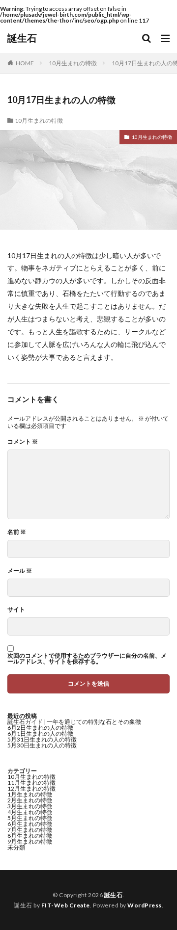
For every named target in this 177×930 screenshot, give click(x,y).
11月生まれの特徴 (31, 782)
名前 (16, 532)
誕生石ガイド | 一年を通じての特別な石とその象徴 (74, 721)
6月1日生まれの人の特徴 (40, 733)
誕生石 (22, 38)
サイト (16, 609)
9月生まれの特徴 (29, 841)
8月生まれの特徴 (29, 835)
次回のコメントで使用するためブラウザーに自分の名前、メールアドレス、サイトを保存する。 (87, 658)
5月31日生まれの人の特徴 (42, 739)
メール (19, 571)
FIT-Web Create (65, 905)
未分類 (16, 847)
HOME (25, 63)
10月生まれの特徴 (73, 63)
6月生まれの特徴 (29, 823)
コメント (22, 442)
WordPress (144, 905)
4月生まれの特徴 (29, 812)
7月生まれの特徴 (29, 829)
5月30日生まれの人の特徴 (42, 745)
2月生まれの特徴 (29, 800)
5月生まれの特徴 (29, 818)
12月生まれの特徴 (31, 788)
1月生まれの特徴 (29, 794)
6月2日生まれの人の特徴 (40, 727)
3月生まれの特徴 (29, 806)
